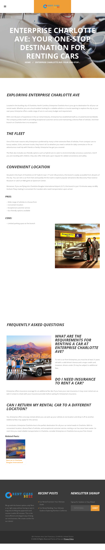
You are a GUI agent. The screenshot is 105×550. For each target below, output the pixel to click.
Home (28, 62)
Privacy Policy (69, 539)
